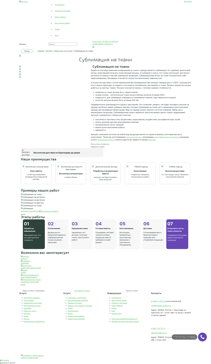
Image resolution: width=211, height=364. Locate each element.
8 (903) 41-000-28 (158, 301)
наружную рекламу (134, 137)
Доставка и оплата (82, 291)
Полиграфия (29, 300)
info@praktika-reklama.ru (103, 44)
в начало (5, 360)
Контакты (188, 1)
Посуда (26, 319)
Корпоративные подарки (78, 300)
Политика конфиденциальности (124, 319)
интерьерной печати (105, 140)
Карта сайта (117, 313)
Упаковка (27, 308)
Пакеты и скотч (30, 311)
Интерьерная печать (32, 305)
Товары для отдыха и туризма (80, 305)
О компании (60, 5)
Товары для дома (75, 303)
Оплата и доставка (62, 11)
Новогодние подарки (76, 319)
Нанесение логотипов (33, 303)
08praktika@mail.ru (159, 333)
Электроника (73, 311)
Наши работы (60, 17)
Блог (57, 35)
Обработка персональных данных (125, 321)
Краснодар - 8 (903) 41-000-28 (105, 41)
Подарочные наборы (76, 316)
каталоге (152, 140)
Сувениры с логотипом (77, 298)
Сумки (70, 308)
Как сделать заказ (62, 23)
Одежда (27, 313)
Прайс (57, 29)
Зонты (70, 313)
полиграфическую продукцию (166, 137)
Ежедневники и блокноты (34, 321)
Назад (26, 51)
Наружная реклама (32, 298)
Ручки (26, 316)
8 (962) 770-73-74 (158, 328)
